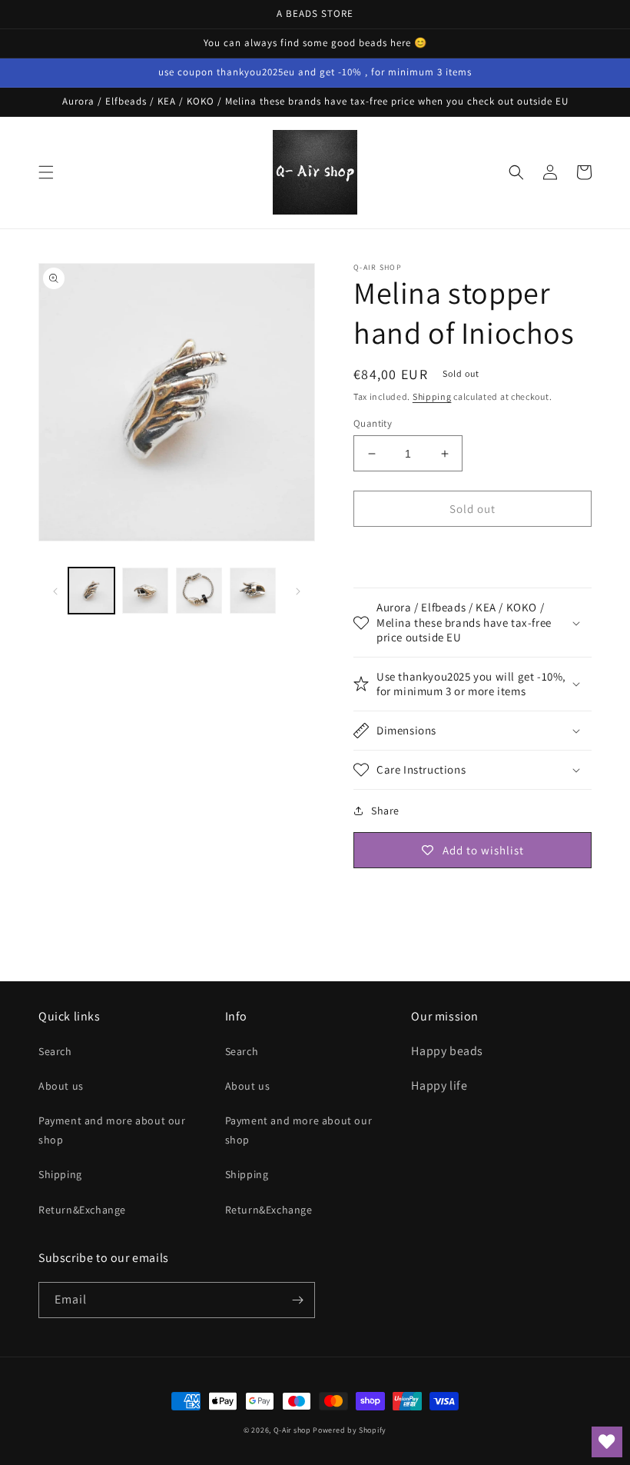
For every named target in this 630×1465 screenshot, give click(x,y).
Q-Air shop (292, 1430)
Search (55, 1051)
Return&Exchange (82, 1210)
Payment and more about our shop (112, 1130)
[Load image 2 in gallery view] (145, 591)
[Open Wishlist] (607, 1442)
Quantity (372, 423)
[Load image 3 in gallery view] (199, 591)
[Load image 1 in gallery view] (91, 591)
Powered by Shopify (349, 1430)
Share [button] (385, 810)
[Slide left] (55, 591)
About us (61, 1086)
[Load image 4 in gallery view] (253, 591)
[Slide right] (298, 591)
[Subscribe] (297, 1300)
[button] (46, 172)
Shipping (432, 396)
